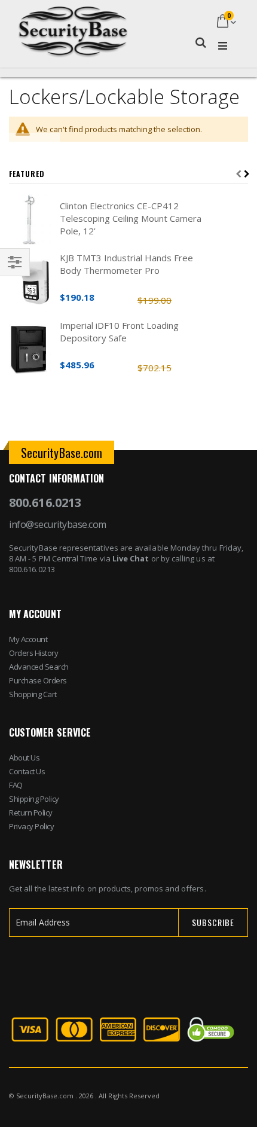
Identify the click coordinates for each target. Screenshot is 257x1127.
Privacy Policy (31, 826)
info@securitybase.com (57, 524)
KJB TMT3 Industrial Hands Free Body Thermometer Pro (126, 264)
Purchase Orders (38, 680)
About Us (24, 757)
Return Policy (31, 812)
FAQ (16, 785)
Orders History (33, 653)
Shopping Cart (33, 694)
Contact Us (27, 771)
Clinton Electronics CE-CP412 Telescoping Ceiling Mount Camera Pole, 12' (130, 218)
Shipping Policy (34, 798)
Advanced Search (39, 666)
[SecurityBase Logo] (73, 22)
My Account (28, 639)
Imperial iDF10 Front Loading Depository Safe (119, 331)
